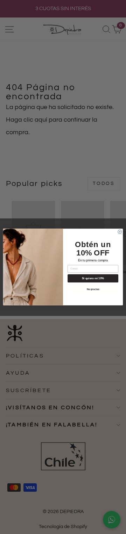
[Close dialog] (120, 232)
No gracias (93, 289)
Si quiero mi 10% (93, 278)
